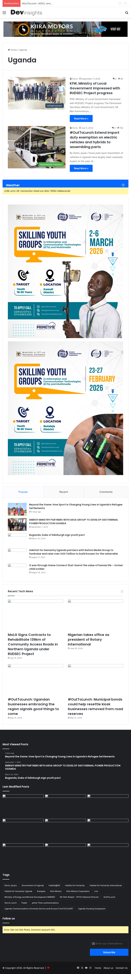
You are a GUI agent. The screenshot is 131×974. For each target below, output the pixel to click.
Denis (75, 78)
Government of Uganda (33, 885)
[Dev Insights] (26, 12)
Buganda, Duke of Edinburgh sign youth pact (57, 535)
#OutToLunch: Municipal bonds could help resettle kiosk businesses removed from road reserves (95, 706)
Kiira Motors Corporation (78, 891)
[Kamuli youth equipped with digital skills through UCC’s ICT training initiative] (65, 855)
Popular (23, 491)
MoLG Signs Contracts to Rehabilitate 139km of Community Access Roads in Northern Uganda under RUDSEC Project (33, 644)
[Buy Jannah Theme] (65, 28)
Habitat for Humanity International (106, 885)
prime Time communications (45, 903)
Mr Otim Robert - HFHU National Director (79, 897)
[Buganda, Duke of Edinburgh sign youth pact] (17, 539)
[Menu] (4, 14)
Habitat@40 (54, 885)
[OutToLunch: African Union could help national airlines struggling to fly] (107, 855)
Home (13, 49)
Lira (96, 891)
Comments (106, 491)
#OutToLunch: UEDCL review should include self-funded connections (59, 3)
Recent (63, 491)
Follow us (9, 918)
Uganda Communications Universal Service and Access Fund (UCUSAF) (38, 908)
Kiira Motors (56, 891)
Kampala (41, 891)
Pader (24, 903)
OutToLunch (109, 897)
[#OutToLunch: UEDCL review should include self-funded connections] (107, 830)
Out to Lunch (10, 903)
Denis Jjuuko (10, 885)
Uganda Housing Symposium (91, 908)
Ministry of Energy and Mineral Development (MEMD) (29, 897)
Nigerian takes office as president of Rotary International (88, 639)
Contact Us (122, 967)
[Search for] (126, 14)
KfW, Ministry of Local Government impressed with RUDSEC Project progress (95, 88)
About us (108, 967)
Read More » (81, 118)
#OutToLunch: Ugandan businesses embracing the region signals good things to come (33, 706)
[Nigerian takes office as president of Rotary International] (95, 615)
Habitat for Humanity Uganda (18, 891)
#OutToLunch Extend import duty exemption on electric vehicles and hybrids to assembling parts (94, 139)
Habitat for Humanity (75, 885)
